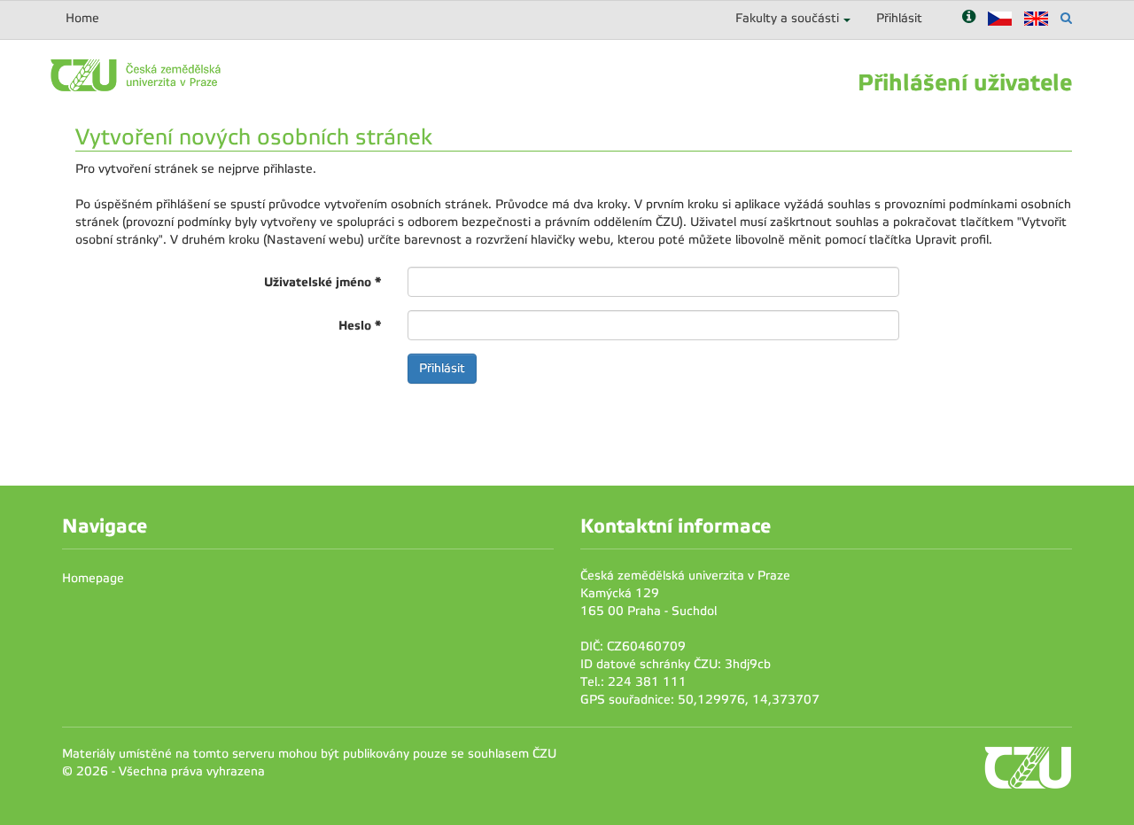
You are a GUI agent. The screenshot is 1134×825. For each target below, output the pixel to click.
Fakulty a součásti (787, 18)
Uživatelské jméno (322, 282)
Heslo (359, 325)
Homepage (93, 578)
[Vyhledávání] (1066, 18)
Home (82, 18)
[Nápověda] (968, 18)
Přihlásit (899, 18)
